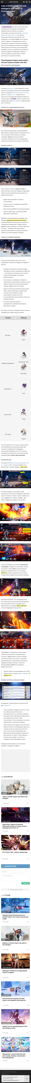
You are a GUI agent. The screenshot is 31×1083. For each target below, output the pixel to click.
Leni (4, 22)
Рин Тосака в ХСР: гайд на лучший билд (14, 852)
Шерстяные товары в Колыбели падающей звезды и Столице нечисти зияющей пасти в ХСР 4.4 (14, 826)
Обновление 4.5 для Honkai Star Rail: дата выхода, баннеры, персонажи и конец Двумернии (14, 1055)
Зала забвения (16, 101)
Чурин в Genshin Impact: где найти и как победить (15, 797)
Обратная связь (5, 1074)
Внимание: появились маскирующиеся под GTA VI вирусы (14, 971)
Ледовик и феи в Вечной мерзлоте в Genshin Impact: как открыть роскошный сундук (15, 916)
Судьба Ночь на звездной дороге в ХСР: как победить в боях (15, 1027)
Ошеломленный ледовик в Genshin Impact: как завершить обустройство (14, 999)
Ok (27, 1078)
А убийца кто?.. (10, 94)
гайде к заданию (23, 673)
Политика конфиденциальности (11, 1080)
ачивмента (7, 705)
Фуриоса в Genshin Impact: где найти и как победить (14, 944)
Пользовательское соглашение (9, 1071)
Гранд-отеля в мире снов (19, 92)
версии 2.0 (11, 88)
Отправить (25, 883)
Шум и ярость (12, 35)
